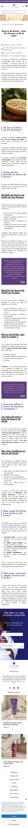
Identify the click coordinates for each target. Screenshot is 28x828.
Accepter (14, 816)
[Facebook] (14, 688)
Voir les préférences (14, 824)
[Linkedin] (18, 688)
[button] (26, 799)
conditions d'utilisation (17, 639)
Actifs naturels (10, 24)
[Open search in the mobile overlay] (14, 12)
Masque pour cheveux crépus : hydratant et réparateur (12, 724)
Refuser (14, 820)
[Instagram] (10, 688)
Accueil (3, 24)
